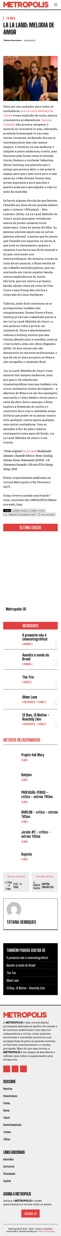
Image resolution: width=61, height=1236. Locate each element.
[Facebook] (6, 48)
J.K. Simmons (10, 514)
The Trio (28, 677)
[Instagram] (15, 1069)
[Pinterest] (21, 48)
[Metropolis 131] (30, 570)
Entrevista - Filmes (34, 702)
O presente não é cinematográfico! (34, 637)
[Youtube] (23, 1069)
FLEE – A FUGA (17, 885)
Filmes (24, 760)
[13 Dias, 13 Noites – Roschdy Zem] (11, 719)
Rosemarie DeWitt (29, 514)
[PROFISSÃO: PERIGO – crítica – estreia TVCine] (11, 797)
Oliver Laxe (29, 697)
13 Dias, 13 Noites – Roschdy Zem (35, 717)
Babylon (26, 775)
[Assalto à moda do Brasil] (11, 659)
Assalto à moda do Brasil (35, 657)
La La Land (30, 451)
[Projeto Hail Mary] (11, 757)
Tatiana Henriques (12, 40)
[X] (14, 48)
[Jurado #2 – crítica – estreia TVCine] (11, 836)
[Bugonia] (11, 856)
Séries (26, 682)
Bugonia (26, 854)
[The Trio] (11, 679)
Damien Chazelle (21, 511)
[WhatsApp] (29, 48)
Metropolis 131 (16, 609)
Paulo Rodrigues (46, 1231)
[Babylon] (11, 777)
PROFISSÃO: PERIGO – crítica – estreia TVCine (37, 794)
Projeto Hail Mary (32, 755)
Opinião (27, 644)
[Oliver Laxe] (11, 699)
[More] (36, 48)
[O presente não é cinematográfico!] (11, 639)
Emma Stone (38, 511)
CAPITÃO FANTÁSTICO (48, 885)
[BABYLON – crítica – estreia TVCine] (11, 816)
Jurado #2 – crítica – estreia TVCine (36, 834)
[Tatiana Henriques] (14, 909)
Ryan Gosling (47, 514)
